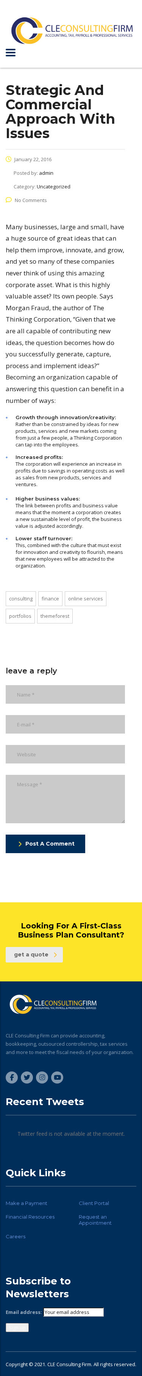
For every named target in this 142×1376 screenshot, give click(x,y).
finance (50, 598)
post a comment (50, 843)
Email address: (24, 1312)
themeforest (55, 616)
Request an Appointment (95, 1220)
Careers (15, 1236)
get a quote (31, 954)
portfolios (20, 616)
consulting (21, 598)
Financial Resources (30, 1217)
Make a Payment (26, 1203)
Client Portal (94, 1203)
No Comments (31, 200)
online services (85, 598)
